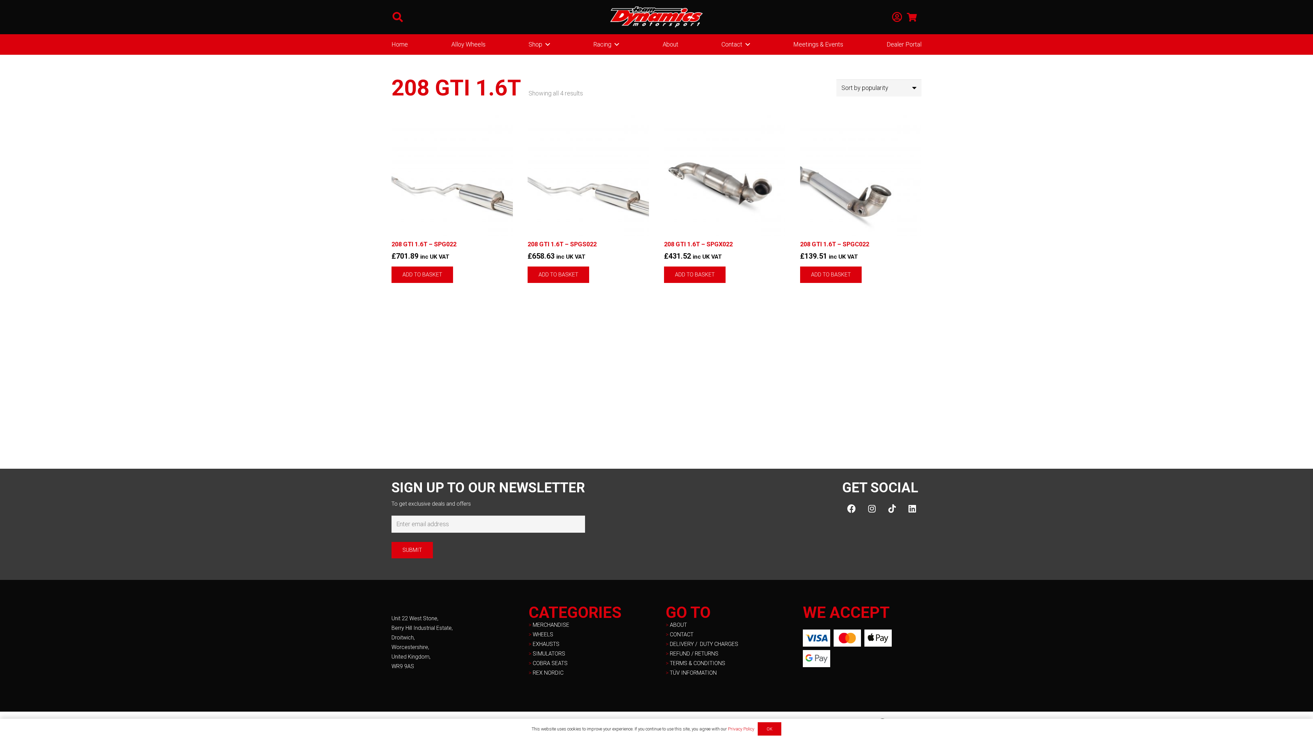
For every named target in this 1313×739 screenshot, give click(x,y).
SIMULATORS (549, 653)
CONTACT (681, 634)
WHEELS (543, 634)
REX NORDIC (549, 673)
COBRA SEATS (550, 663)
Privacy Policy (741, 728)
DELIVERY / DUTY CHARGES (704, 644)
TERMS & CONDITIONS (697, 663)
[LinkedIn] (912, 508)
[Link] (897, 17)
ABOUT (678, 625)
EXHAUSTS (546, 644)
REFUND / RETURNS (694, 653)
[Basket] (911, 17)
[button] (397, 17)
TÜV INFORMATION (693, 673)
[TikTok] (892, 508)
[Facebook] (851, 508)
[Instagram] (871, 508)
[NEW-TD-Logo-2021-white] (656, 17)
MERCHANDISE (551, 625)
